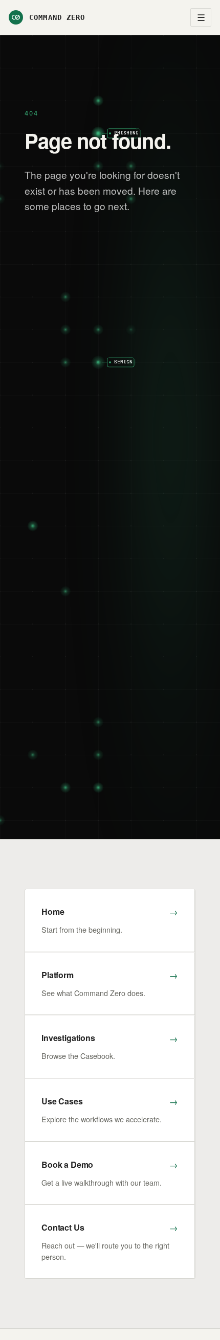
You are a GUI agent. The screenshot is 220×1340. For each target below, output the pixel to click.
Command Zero (57, 17)
